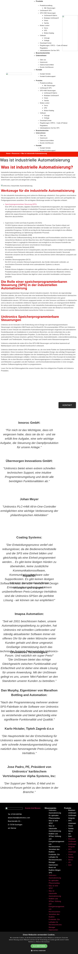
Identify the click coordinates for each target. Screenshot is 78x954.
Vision (46, 20)
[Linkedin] (19, 832)
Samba (46, 23)
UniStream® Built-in (50, 15)
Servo (46, 28)
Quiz (70, 836)
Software (43, 35)
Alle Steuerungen (49, 8)
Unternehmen (41, 55)
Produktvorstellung (46, 5)
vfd (69, 834)
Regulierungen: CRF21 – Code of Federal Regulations (53, 47)
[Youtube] (8, 832)
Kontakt (39, 70)
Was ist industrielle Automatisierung (55, 828)
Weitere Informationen (43, 942)
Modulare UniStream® (51, 18)
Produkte (39, 80)
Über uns (43, 60)
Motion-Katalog (49, 33)
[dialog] (39, 943)
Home (8, 153)
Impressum (44, 62)
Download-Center (45, 43)
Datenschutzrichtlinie (47, 65)
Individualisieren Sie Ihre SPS (49, 128)
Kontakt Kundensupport (47, 76)
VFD (45, 30)
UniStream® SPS (46, 10)
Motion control (44, 25)
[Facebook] (13, 832)
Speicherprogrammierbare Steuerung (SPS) (21, 204)
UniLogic (47, 38)
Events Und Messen (47, 67)
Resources (16, 153)
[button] (39, 951)
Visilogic (46, 40)
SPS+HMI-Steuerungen (48, 13)
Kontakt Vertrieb (45, 74)
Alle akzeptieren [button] (39, 946)
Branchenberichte (42, 130)
